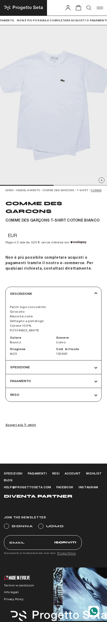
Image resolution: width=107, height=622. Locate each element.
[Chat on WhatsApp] (93, 611)
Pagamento (20, 381)
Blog (8, 480)
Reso (14, 394)
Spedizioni (13, 473)
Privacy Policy (66, 553)
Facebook (64, 487)
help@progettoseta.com (27, 487)
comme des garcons (58, 190)
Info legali (11, 592)
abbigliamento (28, 190)
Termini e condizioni (19, 585)
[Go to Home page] (23, 8)
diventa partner (38, 496)
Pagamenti (37, 473)
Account (73, 473)
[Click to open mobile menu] (100, 8)
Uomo (55, 526)
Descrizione (21, 293)
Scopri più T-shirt (20, 424)
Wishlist (94, 473)
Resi (56, 473)
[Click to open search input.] (89, 8)
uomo (9, 190)
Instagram (88, 487)
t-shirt (82, 190)
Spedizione (20, 367)
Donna (22, 526)
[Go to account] (68, 7)
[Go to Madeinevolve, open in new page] (17, 578)
